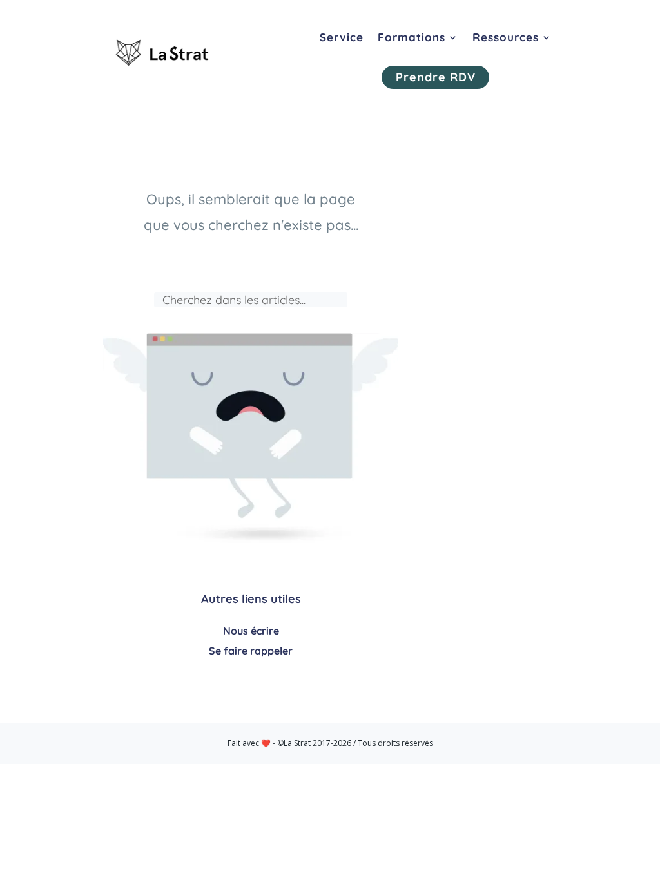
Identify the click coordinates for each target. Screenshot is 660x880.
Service (342, 37)
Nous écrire (251, 630)
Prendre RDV (436, 77)
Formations (411, 37)
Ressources (505, 37)
